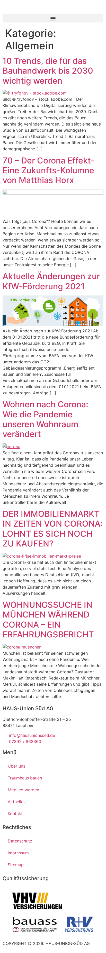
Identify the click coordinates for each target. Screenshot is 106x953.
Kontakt (15, 813)
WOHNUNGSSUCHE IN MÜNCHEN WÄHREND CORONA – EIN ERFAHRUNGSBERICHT (48, 619)
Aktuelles (16, 801)
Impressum (18, 852)
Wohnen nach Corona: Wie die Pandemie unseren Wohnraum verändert (45, 419)
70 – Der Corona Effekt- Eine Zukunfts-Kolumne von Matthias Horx (48, 170)
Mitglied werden (23, 789)
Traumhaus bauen (25, 777)
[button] (53, 18)
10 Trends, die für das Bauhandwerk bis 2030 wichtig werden (48, 71)
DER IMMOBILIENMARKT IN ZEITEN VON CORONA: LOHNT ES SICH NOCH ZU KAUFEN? (53, 529)
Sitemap (16, 864)
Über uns (16, 766)
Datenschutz (20, 840)
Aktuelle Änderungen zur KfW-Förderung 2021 (51, 281)
